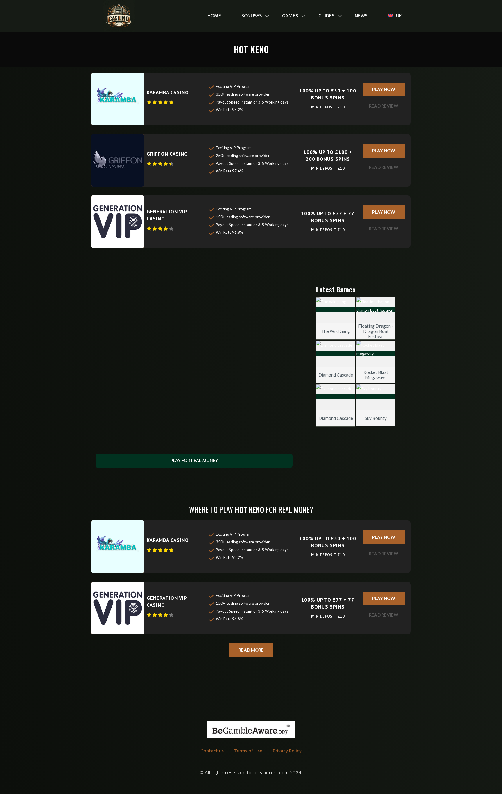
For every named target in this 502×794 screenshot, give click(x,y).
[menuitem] (214, 16)
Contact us (212, 751)
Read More (251, 649)
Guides (326, 16)
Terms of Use (248, 751)
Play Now (383, 89)
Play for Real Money (194, 460)
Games (290, 16)
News (361, 16)
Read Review (383, 105)
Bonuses (251, 16)
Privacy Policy (287, 751)
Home (214, 16)
